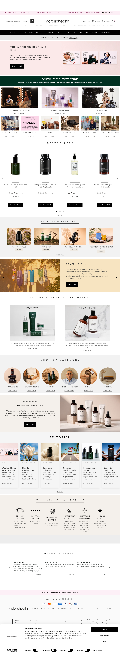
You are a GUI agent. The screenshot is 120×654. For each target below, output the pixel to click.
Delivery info (34, 623)
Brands (39, 26)
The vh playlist (94, 26)
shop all (60, 255)
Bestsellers (53, 26)
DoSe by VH (14, 33)
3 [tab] (63, 211)
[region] (59, 568)
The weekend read (81, 26)
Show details (97, 650)
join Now (30, 136)
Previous (3, 179)
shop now (70, 136)
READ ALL (60, 492)
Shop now (10, 136)
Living (95, 33)
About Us (33, 620)
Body (67, 33)
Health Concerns (30, 33)
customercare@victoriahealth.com (50, 83)
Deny (104, 641)
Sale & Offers (108, 26)
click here (77, 83)
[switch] (54, 650)
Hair (75, 33)
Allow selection (104, 635)
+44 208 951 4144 (96, 83)
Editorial (67, 26)
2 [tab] (60, 211)
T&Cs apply (73, 38)
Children (84, 33)
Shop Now (100, 114)
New (25, 26)
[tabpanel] (16, 179)
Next (117, 179)
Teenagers (105, 33)
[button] (9, 568)
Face (59, 33)
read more (17, 66)
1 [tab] (56, 211)
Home (12, 26)
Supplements (47, 33)
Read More (7, 483)
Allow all (104, 629)
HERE (76, 593)
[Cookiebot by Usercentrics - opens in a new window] (12, 650)
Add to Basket (15, 205)
